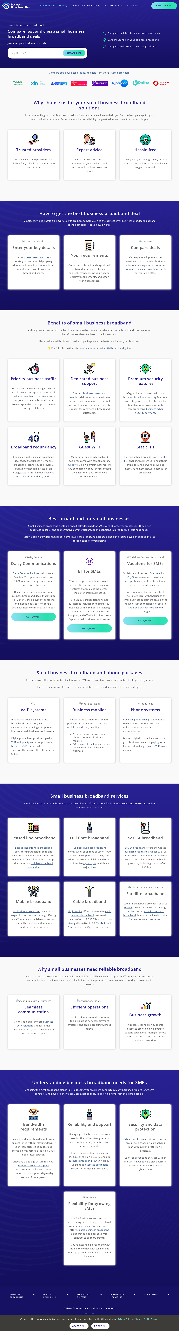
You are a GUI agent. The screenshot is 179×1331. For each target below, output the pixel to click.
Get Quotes (33, 616)
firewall (137, 1161)
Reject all (100, 1326)
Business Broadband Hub (76, 1308)
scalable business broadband (92, 1229)
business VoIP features (24, 746)
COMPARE (164, 5)
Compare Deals (74, 53)
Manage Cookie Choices (147, 1319)
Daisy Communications (26, 573)
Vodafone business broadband (145, 607)
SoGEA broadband (135, 847)
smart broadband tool (36, 257)
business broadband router (84, 1160)
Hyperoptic (89, 863)
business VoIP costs (156, 746)
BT (70, 581)
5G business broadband (86, 744)
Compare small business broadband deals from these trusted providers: (89, 72)
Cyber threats (131, 1139)
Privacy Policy (125, 1319)
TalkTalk (100, 923)
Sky (70, 927)
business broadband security (139, 397)
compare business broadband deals (145, 269)
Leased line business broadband (33, 847)
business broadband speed (33, 1165)
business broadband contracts (29, 396)
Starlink (128, 907)
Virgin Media (75, 911)
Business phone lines (135, 719)
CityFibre (132, 577)
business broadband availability (142, 851)
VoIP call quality (20, 742)
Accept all (79, 1326)
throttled (49, 400)
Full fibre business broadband (89, 847)
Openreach (156, 573)
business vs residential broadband (104, 348)
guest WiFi (73, 464)
